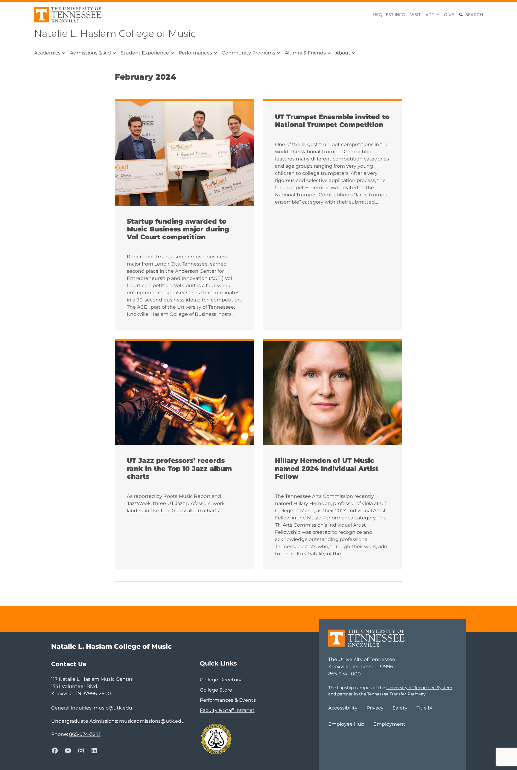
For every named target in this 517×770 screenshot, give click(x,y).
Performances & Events (228, 700)
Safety (400, 708)
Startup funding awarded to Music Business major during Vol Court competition (178, 229)
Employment (389, 724)
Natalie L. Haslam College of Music (115, 33)
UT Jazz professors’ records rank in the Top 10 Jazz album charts (179, 469)
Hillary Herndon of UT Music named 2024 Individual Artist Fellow (326, 469)
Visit (415, 14)
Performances (195, 53)
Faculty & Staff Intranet (227, 710)
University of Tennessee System (419, 687)
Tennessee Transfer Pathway (396, 694)
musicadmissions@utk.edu (152, 721)
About (342, 53)
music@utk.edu (113, 708)
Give (449, 14)
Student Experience (145, 53)
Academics (47, 53)
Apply (432, 14)
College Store (216, 690)
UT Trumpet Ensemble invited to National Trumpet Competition (332, 121)
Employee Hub (346, 724)
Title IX (424, 708)
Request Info (389, 14)
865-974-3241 (85, 734)
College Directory (220, 680)
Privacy (375, 708)
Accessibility (343, 708)
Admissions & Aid (90, 53)
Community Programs (248, 53)
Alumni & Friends (305, 53)
